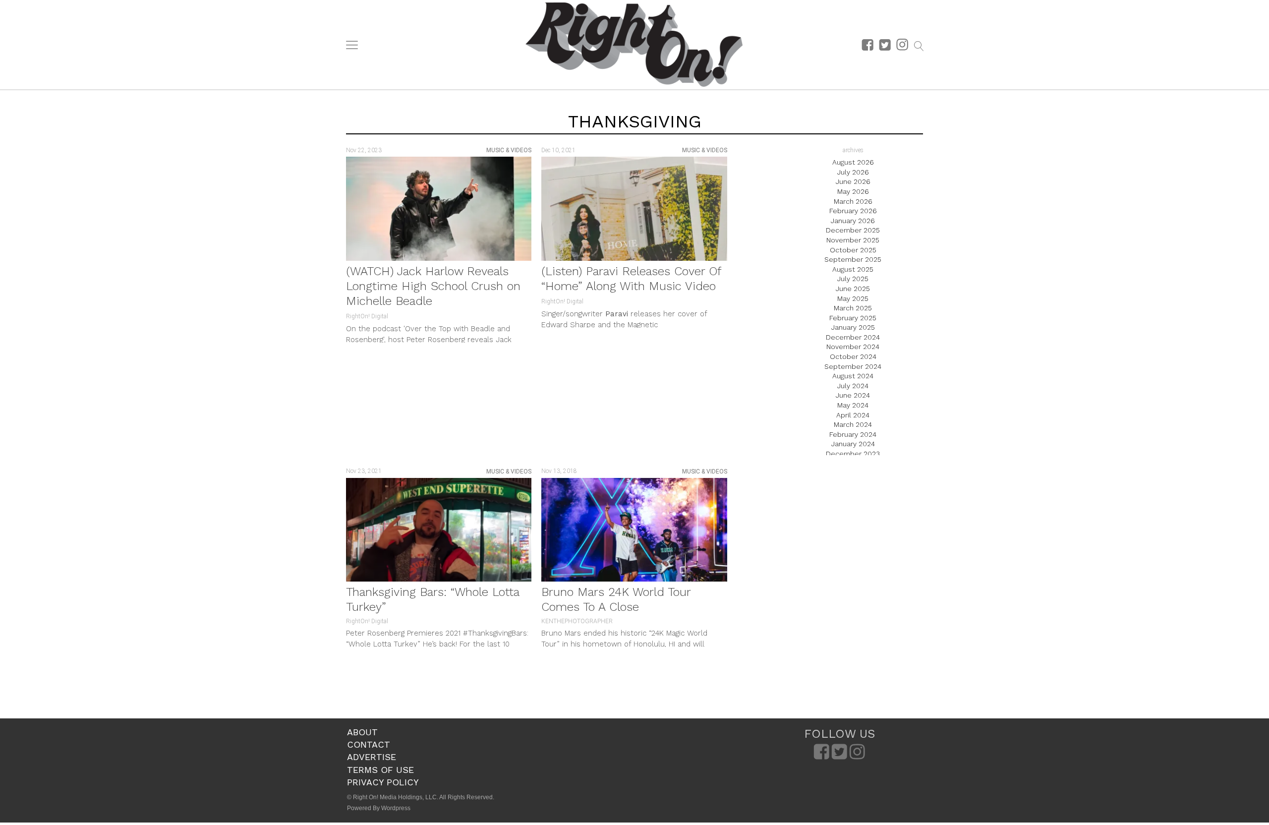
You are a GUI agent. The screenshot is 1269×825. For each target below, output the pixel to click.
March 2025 (853, 308)
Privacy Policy (383, 782)
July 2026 (853, 172)
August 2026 (853, 162)
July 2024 (852, 386)
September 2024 (852, 366)
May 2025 (852, 298)
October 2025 (853, 250)
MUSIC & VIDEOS (508, 150)
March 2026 (853, 201)
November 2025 (852, 240)
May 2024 (852, 405)
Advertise (371, 757)
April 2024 (852, 415)
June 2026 (853, 181)
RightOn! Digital (367, 316)
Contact (368, 744)
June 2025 (853, 289)
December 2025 (853, 230)
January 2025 (853, 327)
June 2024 (853, 395)
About (362, 732)
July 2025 (852, 279)
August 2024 (852, 376)
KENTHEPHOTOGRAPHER (577, 621)
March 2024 (853, 424)
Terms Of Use (380, 770)
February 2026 (853, 211)
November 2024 (852, 347)
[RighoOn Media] (634, 44)
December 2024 (853, 337)
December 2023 (853, 454)
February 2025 (852, 318)
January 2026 (853, 221)
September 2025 (852, 259)
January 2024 (853, 444)
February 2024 (852, 434)
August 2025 (852, 269)
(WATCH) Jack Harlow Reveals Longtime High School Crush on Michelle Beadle (433, 286)
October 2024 (853, 356)
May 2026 (853, 191)
